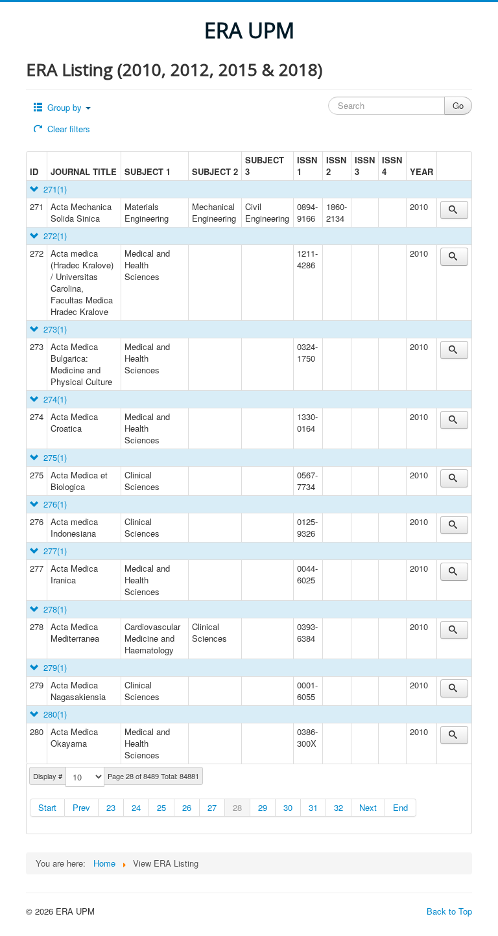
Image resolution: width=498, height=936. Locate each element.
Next (368, 807)
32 (338, 807)
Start (47, 807)
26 (186, 807)
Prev (81, 807)
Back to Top (449, 911)
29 (262, 807)
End (400, 807)
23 (110, 807)
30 (287, 807)
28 (237, 807)
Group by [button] (64, 107)
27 (212, 807)
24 (136, 807)
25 (161, 807)
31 (313, 807)
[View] (454, 210)
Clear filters (67, 129)
